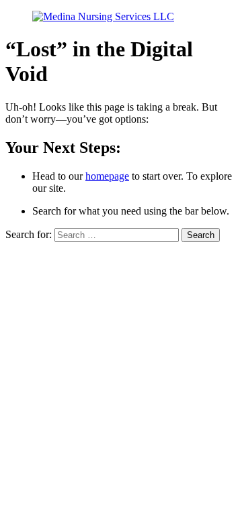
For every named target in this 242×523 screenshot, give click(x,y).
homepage (107, 176)
